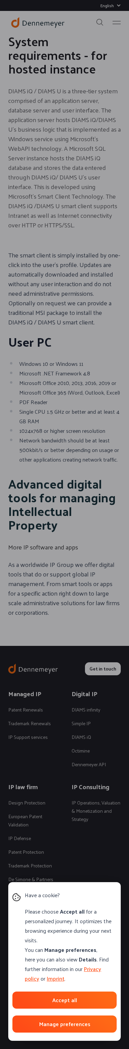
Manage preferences (64, 1024)
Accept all (64, 1000)
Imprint (55, 978)
